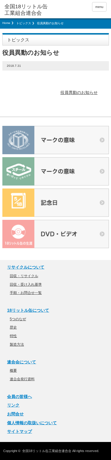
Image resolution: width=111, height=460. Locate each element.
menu (99, 7)
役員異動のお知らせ (79, 92)
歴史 (13, 327)
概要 (13, 370)
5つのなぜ (18, 319)
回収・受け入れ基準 (26, 284)
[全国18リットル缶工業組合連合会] (26, 10)
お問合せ (15, 414)
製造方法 (17, 344)
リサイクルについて (25, 267)
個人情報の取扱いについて (32, 422)
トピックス (23, 23)
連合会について (21, 362)
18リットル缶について (28, 310)
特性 (13, 336)
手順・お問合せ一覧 (26, 293)
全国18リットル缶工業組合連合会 (46, 451)
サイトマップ (19, 431)
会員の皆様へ (19, 396)
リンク (13, 405)
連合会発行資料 (22, 379)
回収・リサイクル (24, 276)
